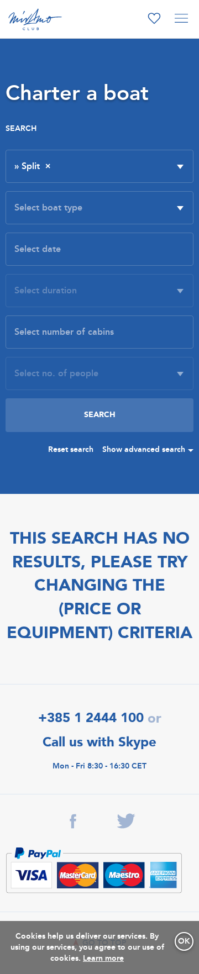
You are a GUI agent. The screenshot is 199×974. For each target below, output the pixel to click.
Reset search (70, 449)
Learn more (103, 958)
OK (184, 941)
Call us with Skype (99, 742)
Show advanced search (143, 449)
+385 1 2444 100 (91, 718)
